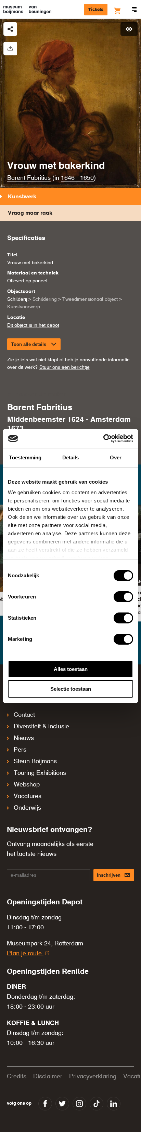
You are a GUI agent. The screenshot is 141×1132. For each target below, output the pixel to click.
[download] (10, 48)
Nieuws (24, 738)
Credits (16, 1077)
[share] (10, 29)
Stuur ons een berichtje (64, 367)
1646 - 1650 (77, 178)
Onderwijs (27, 808)
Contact (24, 715)
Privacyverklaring (92, 1077)
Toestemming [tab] (25, 457)
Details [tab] (70, 457)
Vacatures (27, 796)
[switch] (123, 596)
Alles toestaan (71, 669)
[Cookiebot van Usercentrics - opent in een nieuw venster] (103, 438)
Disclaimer (47, 1077)
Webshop (27, 785)
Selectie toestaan (70, 689)
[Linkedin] (113, 1103)
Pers (20, 750)
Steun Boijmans (35, 761)
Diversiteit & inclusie (41, 727)
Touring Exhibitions (40, 773)
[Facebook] (45, 1103)
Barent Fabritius (29, 178)
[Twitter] (62, 1103)
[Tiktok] (96, 1103)
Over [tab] (115, 457)
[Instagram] (79, 1103)
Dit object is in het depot (33, 325)
